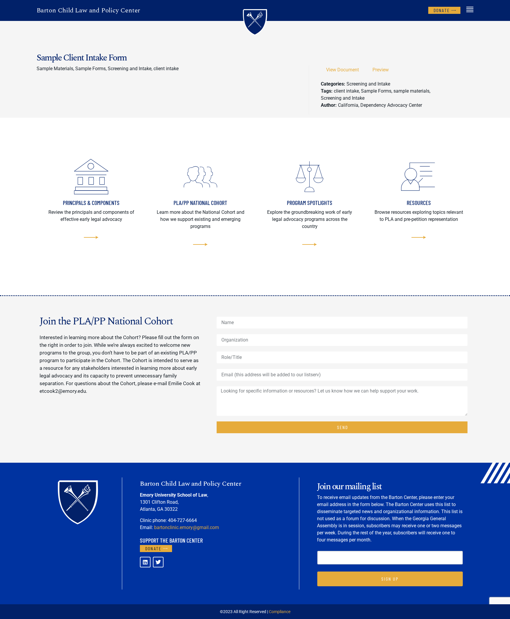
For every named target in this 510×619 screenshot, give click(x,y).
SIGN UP (389, 579)
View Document (342, 70)
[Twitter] (158, 562)
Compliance (279, 611)
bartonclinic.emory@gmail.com (186, 527)
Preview (380, 70)
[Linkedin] (145, 562)
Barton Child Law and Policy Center (88, 10)
